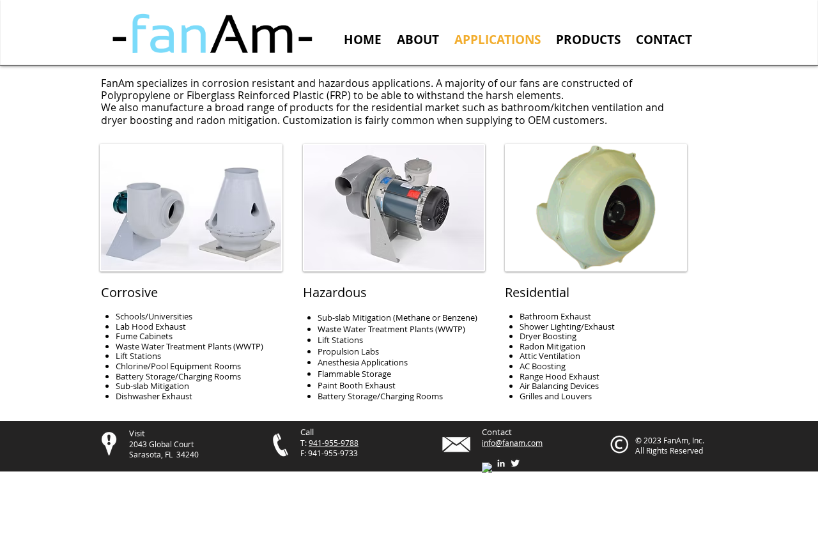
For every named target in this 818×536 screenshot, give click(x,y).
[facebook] (487, 468)
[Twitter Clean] (515, 463)
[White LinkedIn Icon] (501, 463)
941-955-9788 (334, 443)
